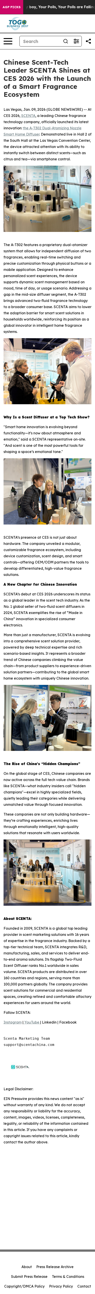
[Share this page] (88, 41)
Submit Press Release (29, 1276)
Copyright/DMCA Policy (24, 1286)
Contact (84, 1286)
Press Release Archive (55, 1267)
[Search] (65, 41)
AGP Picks (12, 7)
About (26, 1267)
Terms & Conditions (68, 1276)
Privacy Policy (61, 1286)
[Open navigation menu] (8, 41)
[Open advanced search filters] (76, 41)
